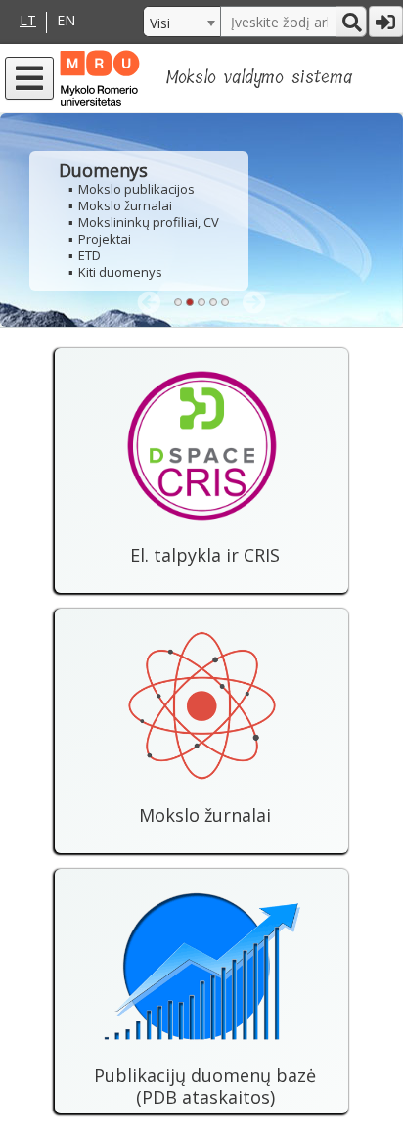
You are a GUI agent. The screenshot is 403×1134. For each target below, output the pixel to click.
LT (28, 20)
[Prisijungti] (386, 21)
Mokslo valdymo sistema (259, 78)
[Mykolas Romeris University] (108, 78)
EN (66, 20)
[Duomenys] (201, 220)
